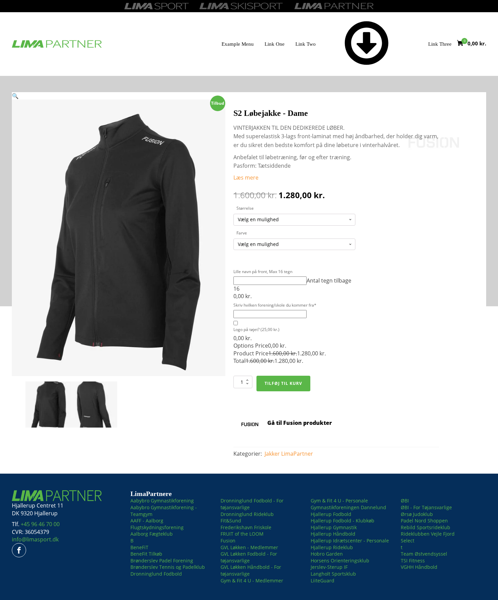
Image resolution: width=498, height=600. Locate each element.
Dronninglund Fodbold (156, 574)
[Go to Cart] (462, 44)
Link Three (440, 44)
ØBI (405, 500)
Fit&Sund (231, 520)
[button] (15, 96)
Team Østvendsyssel (424, 554)
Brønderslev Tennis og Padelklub (167, 567)
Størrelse (245, 208)
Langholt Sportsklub (333, 574)
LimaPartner (297, 453)
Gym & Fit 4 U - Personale (339, 500)
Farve (241, 233)
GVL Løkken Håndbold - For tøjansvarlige (251, 570)
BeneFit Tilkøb (146, 554)
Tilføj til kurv (283, 383)
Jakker (272, 453)
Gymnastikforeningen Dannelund (348, 507)
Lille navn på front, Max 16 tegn (262, 271)
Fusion (228, 540)
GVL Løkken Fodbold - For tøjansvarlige (249, 557)
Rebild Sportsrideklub (425, 527)
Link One (275, 44)
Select (407, 540)
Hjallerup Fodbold (331, 514)
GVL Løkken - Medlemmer (249, 547)
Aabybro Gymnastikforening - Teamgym (163, 510)
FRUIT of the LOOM (242, 534)
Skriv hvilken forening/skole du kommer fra (274, 305)
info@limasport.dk (35, 539)
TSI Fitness (413, 560)
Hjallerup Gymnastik (334, 527)
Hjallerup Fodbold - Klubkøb (342, 520)
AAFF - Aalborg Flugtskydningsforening (157, 524)
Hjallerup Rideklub (332, 547)
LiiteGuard (322, 580)
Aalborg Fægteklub (151, 534)
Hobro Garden (327, 554)
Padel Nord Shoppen (424, 520)
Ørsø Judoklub (417, 514)
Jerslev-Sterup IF (329, 567)
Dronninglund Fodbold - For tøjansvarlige (252, 504)
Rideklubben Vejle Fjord (428, 534)
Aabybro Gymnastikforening (162, 500)
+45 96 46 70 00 (40, 524)
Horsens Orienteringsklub (340, 560)
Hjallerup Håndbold (333, 534)
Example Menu (238, 44)
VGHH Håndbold (419, 567)
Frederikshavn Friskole (246, 527)
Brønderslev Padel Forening (161, 560)
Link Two (305, 44)
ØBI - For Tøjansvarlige (426, 507)
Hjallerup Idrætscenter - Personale (350, 540)
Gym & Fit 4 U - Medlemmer (252, 580)
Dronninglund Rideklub (247, 514)
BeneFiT (139, 547)
